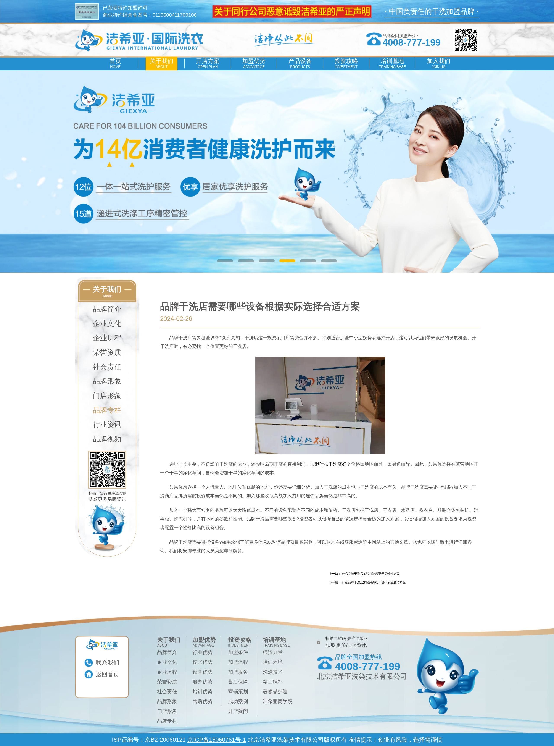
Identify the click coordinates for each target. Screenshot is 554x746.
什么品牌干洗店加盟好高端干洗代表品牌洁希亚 (374, 582)
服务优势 (203, 682)
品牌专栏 (107, 410)
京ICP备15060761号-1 (216, 739)
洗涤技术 (273, 672)
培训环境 (273, 662)
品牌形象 (107, 381)
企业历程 (107, 338)
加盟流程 (238, 662)
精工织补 (273, 682)
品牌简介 (107, 309)
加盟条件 (238, 652)
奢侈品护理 (275, 691)
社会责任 (107, 367)
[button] (225, 260)
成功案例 (238, 701)
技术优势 (203, 662)
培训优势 (203, 691)
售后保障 (238, 682)
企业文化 (107, 324)
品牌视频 (107, 439)
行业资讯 (107, 424)
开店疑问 (238, 711)
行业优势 (203, 652)
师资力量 (273, 652)
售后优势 (203, 701)
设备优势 (203, 672)
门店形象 (107, 396)
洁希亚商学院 (278, 701)
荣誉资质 (107, 352)
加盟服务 (238, 672)
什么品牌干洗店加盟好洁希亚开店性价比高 (370, 573)
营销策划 (238, 691)
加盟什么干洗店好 (328, 464)
